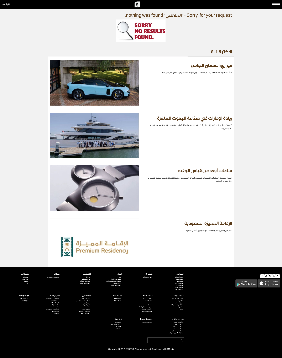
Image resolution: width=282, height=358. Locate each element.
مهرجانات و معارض (84, 311)
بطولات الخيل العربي (176, 333)
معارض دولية (55, 296)
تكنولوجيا (87, 274)
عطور (181, 309)
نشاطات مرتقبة (177, 319)
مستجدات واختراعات (53, 277)
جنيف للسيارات (54, 302)
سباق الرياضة (179, 283)
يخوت (26, 283)
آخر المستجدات (147, 277)
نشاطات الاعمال (178, 322)
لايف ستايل (86, 296)
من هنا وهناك (24, 296)
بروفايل (88, 277)
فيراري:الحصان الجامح (211, 65)
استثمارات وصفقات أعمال (113, 281)
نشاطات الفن (178, 328)
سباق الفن (180, 281)
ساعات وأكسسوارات (176, 305)
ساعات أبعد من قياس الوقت (205, 170)
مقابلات (26, 281)
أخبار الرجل (87, 302)
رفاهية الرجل (24, 274)
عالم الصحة (117, 296)
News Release (147, 322)
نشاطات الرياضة (178, 326)
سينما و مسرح (86, 309)
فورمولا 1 (149, 302)
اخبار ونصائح (179, 302)
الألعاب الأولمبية (147, 309)
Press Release (146, 319)
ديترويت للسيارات (53, 307)
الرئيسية (118, 319)
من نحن (118, 328)
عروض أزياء (179, 300)
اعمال (120, 274)
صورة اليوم (24, 300)
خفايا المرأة (86, 305)
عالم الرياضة (147, 296)
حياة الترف (25, 279)
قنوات (7, 4)
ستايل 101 (180, 307)
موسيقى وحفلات (85, 313)
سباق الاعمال (179, 277)
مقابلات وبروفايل (147, 311)
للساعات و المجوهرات (52, 309)
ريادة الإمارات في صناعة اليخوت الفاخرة (194, 118)
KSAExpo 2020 (54, 300)
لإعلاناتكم (118, 322)
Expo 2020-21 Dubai (52, 298)
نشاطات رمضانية (178, 324)
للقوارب (56, 313)
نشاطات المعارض (177, 330)
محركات (57, 274)
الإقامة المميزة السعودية (208, 223)
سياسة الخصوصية (115, 324)
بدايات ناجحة (117, 283)
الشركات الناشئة (85, 281)
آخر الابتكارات (86, 279)
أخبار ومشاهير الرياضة (145, 307)
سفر (89, 307)
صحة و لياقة (117, 298)
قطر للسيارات (55, 305)
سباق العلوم (179, 285)
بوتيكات (25, 277)
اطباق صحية (117, 300)
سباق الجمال (179, 287)
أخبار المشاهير (86, 298)
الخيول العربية (147, 298)
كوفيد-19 (149, 274)
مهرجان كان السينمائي (83, 300)
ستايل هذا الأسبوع (177, 298)
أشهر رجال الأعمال (115, 279)
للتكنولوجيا (55, 311)
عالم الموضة (178, 296)
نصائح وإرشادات (116, 285)
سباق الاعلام (179, 279)
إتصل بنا (118, 326)
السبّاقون (180, 274)
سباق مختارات (179, 289)
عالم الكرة (148, 300)
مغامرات (149, 305)
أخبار (120, 277)
